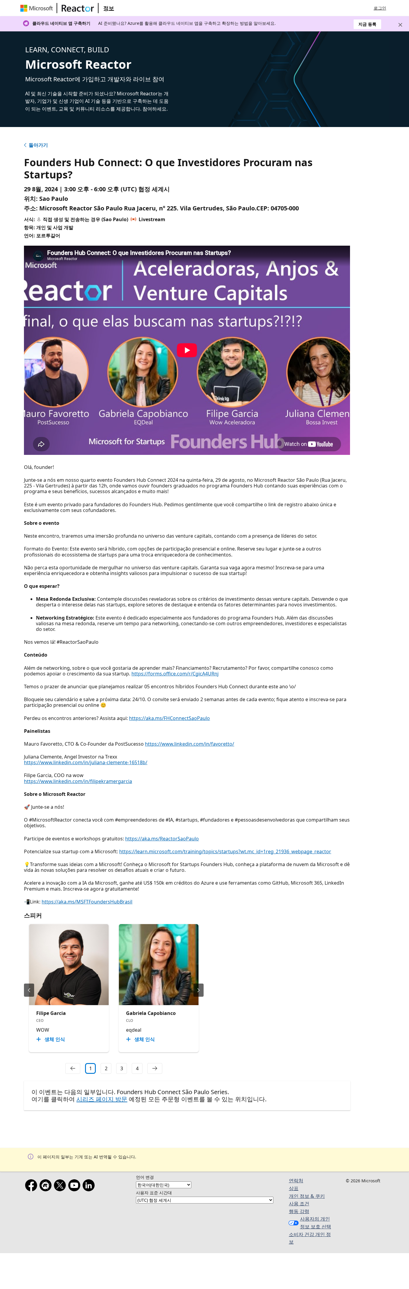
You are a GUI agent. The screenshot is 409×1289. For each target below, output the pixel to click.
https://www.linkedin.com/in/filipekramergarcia (78, 781)
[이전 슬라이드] (29, 990)
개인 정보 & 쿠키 (307, 1196)
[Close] (400, 25)
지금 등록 (367, 24)
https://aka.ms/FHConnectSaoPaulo (169, 718)
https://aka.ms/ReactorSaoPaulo (162, 838)
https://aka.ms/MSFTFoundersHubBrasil (87, 901)
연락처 (296, 1180)
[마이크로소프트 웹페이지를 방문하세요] (37, 8)
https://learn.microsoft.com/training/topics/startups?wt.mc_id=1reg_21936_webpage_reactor (225, 851)
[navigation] (72, 1068)
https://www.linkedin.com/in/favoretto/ (189, 744)
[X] (61, 1186)
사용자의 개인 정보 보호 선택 (315, 1222)
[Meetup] (47, 1186)
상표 (294, 1188)
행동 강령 (299, 1211)
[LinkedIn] (90, 1186)
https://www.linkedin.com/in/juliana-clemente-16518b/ (85, 762)
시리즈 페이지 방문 (101, 1099)
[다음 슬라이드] (198, 990)
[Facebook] (32, 1186)
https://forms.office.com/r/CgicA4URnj (175, 673)
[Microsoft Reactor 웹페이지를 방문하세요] (77, 8)
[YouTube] (75, 1186)
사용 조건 (299, 1203)
